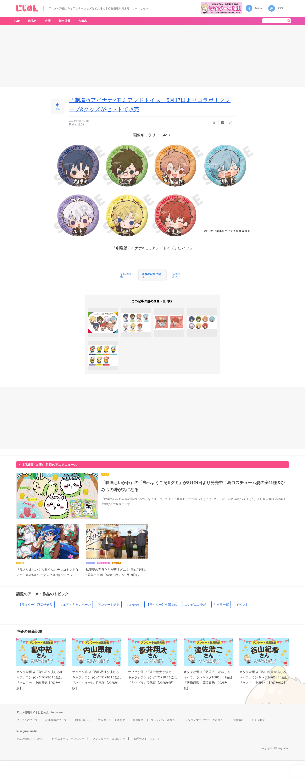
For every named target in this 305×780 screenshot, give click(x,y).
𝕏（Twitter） (259, 720)
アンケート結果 (109, 604)
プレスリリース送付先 (111, 720)
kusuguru (22, 731)
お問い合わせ (82, 720)
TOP (17, 20)
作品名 (32, 20)
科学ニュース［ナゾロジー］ (69, 738)
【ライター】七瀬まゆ (161, 604)
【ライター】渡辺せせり (35, 604)
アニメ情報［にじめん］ (31, 738)
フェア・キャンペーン (75, 604)
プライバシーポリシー (164, 720)
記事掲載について (56, 720)
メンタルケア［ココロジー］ (110, 738)
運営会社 (238, 720)
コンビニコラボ (195, 604)
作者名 (82, 20)
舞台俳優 (64, 20)
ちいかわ (133, 604)
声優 (48, 20)
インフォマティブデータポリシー (205, 720)
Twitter (259, 8)
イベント (242, 604)
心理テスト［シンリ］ (147, 738)
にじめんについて (27, 720)
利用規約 (138, 720)
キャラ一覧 (221, 604)
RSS (280, 8)
